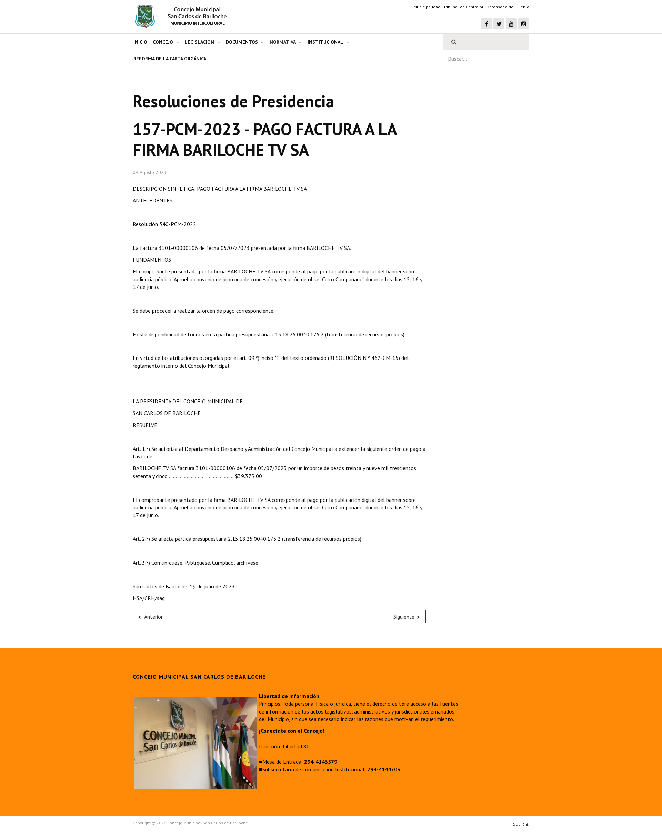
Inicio (140, 42)
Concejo (163, 42)
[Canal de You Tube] (511, 23)
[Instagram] (523, 23)
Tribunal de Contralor (463, 6)
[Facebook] (486, 23)
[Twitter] (498, 23)
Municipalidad (427, 6)
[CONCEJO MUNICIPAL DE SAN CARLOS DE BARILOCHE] (183, 16)
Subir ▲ (521, 824)
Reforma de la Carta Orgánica (169, 58)
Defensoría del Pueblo (508, 6)
